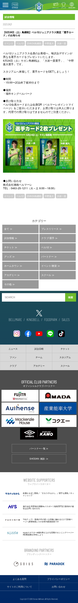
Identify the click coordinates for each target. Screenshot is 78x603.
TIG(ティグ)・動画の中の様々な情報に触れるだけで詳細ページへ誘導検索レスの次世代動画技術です (48, 520)
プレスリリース (49, 229)
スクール (46, 275)
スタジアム (65, 357)
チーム (39, 357)
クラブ (13, 365)
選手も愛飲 (63, 493)
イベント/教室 (49, 265)
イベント (8, 43)
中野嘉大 (49, 43)
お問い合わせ (58, 586)
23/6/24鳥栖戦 (34, 43)
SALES (66, 319)
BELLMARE (15, 319)
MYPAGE (15, 8)
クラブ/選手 (47, 238)
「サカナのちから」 (48, 493)
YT (39, 332)
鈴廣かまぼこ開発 (30, 493)
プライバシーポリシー (58, 578)
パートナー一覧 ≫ (39, 448)
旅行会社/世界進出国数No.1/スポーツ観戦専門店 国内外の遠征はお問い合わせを (48, 507)
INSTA (17, 332)
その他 (8, 284)
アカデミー (10, 275)
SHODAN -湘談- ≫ (39, 458)
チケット (56, 8)
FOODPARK (50, 319)
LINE (50, 332)
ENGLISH (72, 8)
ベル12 (20, 43)
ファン (13, 357)
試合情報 (9, 238)
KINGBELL (33, 319)
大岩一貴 (61, 43)
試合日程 (39, 348)
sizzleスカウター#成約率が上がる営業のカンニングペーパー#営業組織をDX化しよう (48, 533)
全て (6, 229)
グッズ (63, 8)
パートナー (47, 256)
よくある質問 (19, 578)
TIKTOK (61, 332)
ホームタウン (11, 265)
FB (28, 332)
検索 (70, 297)
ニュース (13, 348)
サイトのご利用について (19, 586)
